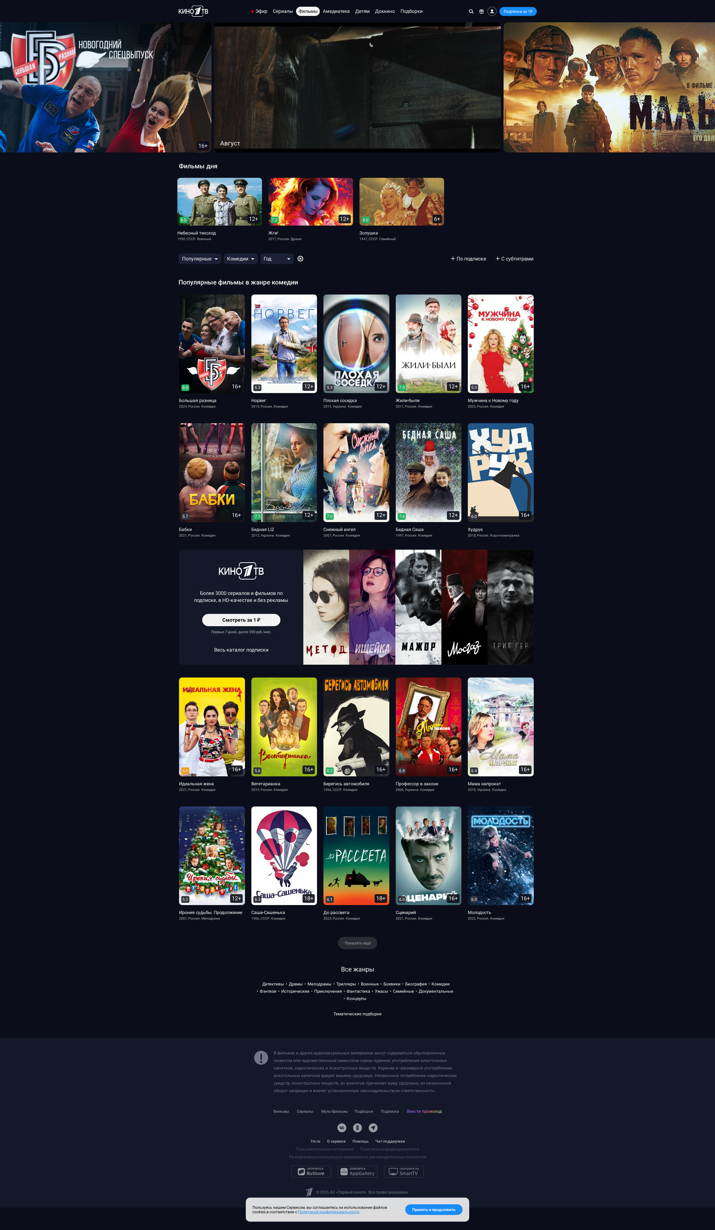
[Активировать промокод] (481, 11)
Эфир (262, 11)
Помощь (360, 1141)
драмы (296, 984)
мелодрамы (320, 984)
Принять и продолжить (434, 1209)
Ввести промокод (424, 1111)
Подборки (412, 11)
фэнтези (268, 991)
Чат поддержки (390, 1141)
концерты (356, 998)
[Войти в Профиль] (492, 11)
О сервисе (336, 1141)
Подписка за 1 (518, 11)
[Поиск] (471, 11)
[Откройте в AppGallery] (357, 1172)
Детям (362, 11)
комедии (441, 984)
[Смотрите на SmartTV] (404, 1172)
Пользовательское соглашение (324, 1149)
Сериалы (283, 11)
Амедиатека (336, 11)
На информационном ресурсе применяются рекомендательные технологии (357, 1157)
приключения (328, 991)
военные (370, 984)
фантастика (358, 991)
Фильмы (308, 11)
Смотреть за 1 (241, 621)
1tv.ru (315, 1141)
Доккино (385, 11)
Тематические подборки (357, 1013)
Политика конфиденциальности (389, 1149)
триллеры (346, 984)
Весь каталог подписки (241, 650)
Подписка (390, 1111)
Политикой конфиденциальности (328, 1212)
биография (416, 984)
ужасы (381, 991)
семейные (403, 991)
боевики (392, 984)
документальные (436, 991)
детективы (273, 984)
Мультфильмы (334, 1111)
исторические (295, 991)
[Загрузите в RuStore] (311, 1172)
